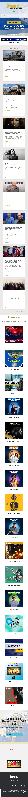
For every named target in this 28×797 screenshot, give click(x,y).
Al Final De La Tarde (14, 345)
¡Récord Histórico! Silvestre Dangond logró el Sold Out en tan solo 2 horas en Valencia (14, 196)
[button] (14, 11)
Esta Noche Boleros (14, 513)
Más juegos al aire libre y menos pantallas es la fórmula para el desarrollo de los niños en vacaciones (13, 228)
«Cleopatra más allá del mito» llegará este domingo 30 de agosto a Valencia (13, 133)
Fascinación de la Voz (14, 561)
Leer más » (7, 76)
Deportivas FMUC (14, 417)
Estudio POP (14, 537)
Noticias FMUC (14, 658)
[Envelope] (11, 34)
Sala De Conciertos (14, 706)
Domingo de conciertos (14, 441)
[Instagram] (14, 34)
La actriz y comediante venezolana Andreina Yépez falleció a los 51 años (12, 164)
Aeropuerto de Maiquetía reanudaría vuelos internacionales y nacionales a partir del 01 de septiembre (12, 65)
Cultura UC (14, 393)
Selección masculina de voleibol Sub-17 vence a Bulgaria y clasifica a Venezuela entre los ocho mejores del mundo (13, 261)
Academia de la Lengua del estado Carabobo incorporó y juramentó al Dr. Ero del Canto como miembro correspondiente (13, 294)
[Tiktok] (19, 34)
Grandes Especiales (14, 585)
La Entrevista (14, 609)
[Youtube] (16, 34)
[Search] (25, 15)
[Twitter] (8, 34)
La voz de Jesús (14, 634)
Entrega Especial (14, 465)
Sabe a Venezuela (14, 682)
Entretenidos (14, 489)
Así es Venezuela (14, 369)
